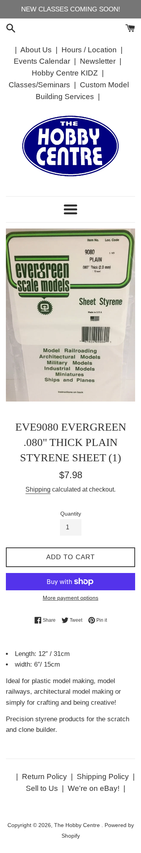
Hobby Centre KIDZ (65, 73)
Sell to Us (42, 788)
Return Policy (44, 776)
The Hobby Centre (77, 825)
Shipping (38, 489)
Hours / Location (89, 50)
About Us (36, 50)
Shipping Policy (103, 776)
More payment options (70, 598)
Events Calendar (42, 61)
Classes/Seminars (39, 85)
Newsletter (98, 61)
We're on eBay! (93, 788)
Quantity (70, 514)
